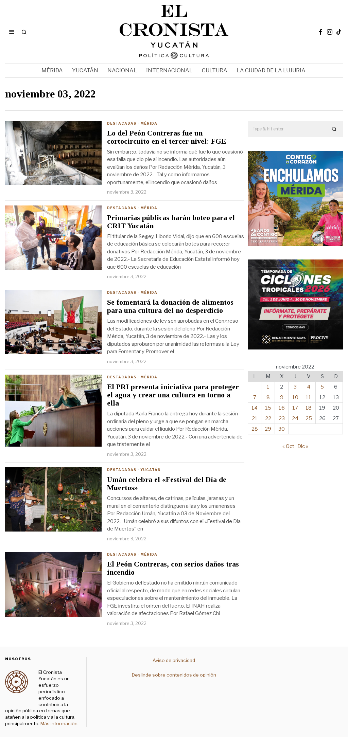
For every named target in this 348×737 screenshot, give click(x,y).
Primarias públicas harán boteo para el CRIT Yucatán (171, 222)
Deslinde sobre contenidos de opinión (174, 675)
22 (268, 418)
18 (309, 408)
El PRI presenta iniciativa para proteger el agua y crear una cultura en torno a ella (173, 395)
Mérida (148, 123)
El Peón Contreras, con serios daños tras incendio (173, 568)
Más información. (59, 723)
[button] (335, 129)
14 (254, 408)
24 (295, 418)
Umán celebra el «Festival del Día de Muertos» (166, 483)
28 (254, 429)
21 (255, 418)
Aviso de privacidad (174, 660)
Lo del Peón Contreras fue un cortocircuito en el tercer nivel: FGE (166, 137)
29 (268, 429)
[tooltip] (320, 32)
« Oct (288, 446)
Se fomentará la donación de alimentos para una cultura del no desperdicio (170, 306)
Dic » (302, 446)
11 (308, 397)
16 (282, 408)
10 (295, 397)
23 (282, 418)
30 (281, 429)
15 (268, 408)
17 (295, 408)
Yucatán (150, 470)
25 (309, 418)
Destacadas (121, 123)
